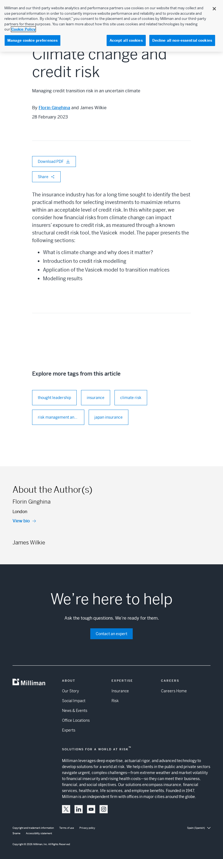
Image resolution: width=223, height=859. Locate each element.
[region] (111, 26)
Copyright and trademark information (33, 828)
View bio (21, 521)
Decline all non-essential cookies (182, 40)
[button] (66, 809)
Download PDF (51, 161)
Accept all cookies (126, 40)
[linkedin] (79, 809)
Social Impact (73, 700)
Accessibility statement (39, 833)
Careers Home (174, 691)
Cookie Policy (23, 29)
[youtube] (91, 809)
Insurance (120, 691)
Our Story (70, 691)
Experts (68, 730)
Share (43, 176)
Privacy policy (87, 828)
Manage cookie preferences (32, 40)
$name (16, 833)
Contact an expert (111, 633)
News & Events (74, 710)
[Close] (214, 9)
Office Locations (76, 720)
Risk (115, 700)
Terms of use (66, 828)
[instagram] (104, 809)
